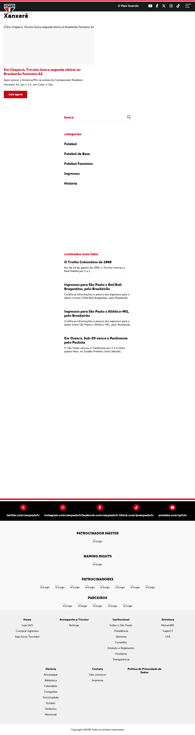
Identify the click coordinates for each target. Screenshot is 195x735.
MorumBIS (167, 625)
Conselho (121, 642)
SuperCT (168, 631)
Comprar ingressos (27, 631)
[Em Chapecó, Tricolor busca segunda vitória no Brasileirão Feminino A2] (49, 61)
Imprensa (97, 680)
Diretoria (121, 636)
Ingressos (72, 174)
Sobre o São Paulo (120, 625)
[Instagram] (171, 6)
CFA (167, 636)
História (70, 183)
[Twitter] (164, 6)
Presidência (121, 631)
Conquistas (50, 691)
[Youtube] (150, 6)
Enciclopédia (50, 697)
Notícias (74, 625)
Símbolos (50, 708)
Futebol (70, 144)
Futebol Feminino (78, 164)
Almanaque (51, 674)
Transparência (121, 659)
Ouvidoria (121, 653)
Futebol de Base (77, 154)
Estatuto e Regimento (121, 648)
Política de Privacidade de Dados (144, 670)
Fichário (50, 703)
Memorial (51, 714)
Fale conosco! (97, 674)
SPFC (9, 9)
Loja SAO (27, 625)
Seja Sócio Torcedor (27, 636)
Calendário (50, 686)
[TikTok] (178, 6)
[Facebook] (157, 6)
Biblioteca (51, 680)
